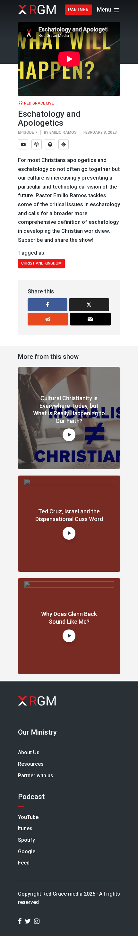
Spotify (26, 840)
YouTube (28, 817)
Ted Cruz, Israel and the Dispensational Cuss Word (69, 515)
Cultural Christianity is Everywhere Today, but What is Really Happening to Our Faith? (69, 409)
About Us (28, 752)
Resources (31, 764)
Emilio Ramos (63, 132)
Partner (78, 9)
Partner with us (35, 775)
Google (26, 851)
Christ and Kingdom (41, 263)
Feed (24, 863)
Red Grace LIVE (39, 103)
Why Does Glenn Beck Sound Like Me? (69, 618)
